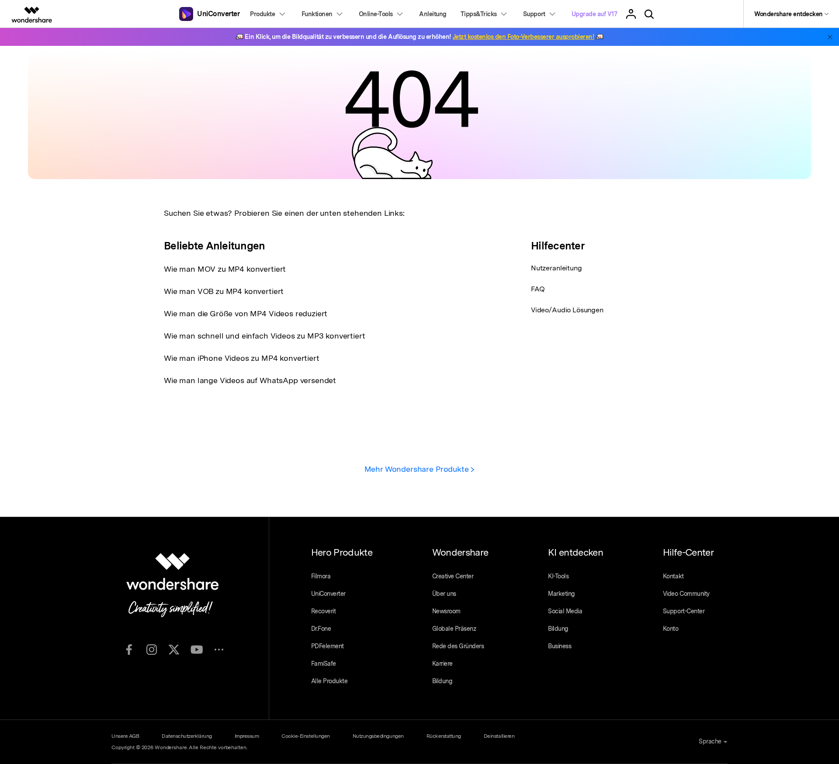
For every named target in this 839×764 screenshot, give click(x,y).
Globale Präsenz (454, 628)
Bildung (442, 681)
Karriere (442, 663)
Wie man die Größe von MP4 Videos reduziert (245, 313)
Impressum (247, 736)
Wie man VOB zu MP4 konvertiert (224, 291)
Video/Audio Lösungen (567, 310)
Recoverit (323, 611)
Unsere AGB (125, 736)
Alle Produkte (329, 681)
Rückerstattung (443, 736)
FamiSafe (323, 663)
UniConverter (328, 593)
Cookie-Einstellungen (305, 736)
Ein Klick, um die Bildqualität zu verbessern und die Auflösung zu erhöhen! (419, 36)
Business (559, 646)
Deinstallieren (499, 736)
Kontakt (673, 576)
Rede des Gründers (458, 646)
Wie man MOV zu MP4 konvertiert (225, 268)
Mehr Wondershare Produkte (417, 469)
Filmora (321, 576)
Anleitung (433, 13)
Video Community (686, 593)
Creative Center (453, 576)
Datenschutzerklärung (186, 736)
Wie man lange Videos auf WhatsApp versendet (250, 380)
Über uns (444, 593)
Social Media (565, 611)
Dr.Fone (321, 628)
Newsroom (446, 611)
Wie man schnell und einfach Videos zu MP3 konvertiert (264, 335)
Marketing (561, 593)
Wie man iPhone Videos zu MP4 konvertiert (241, 358)
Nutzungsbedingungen (378, 736)
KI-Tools (558, 576)
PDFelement (327, 646)
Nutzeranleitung (556, 268)
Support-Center (683, 611)
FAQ (538, 289)
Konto (671, 628)
